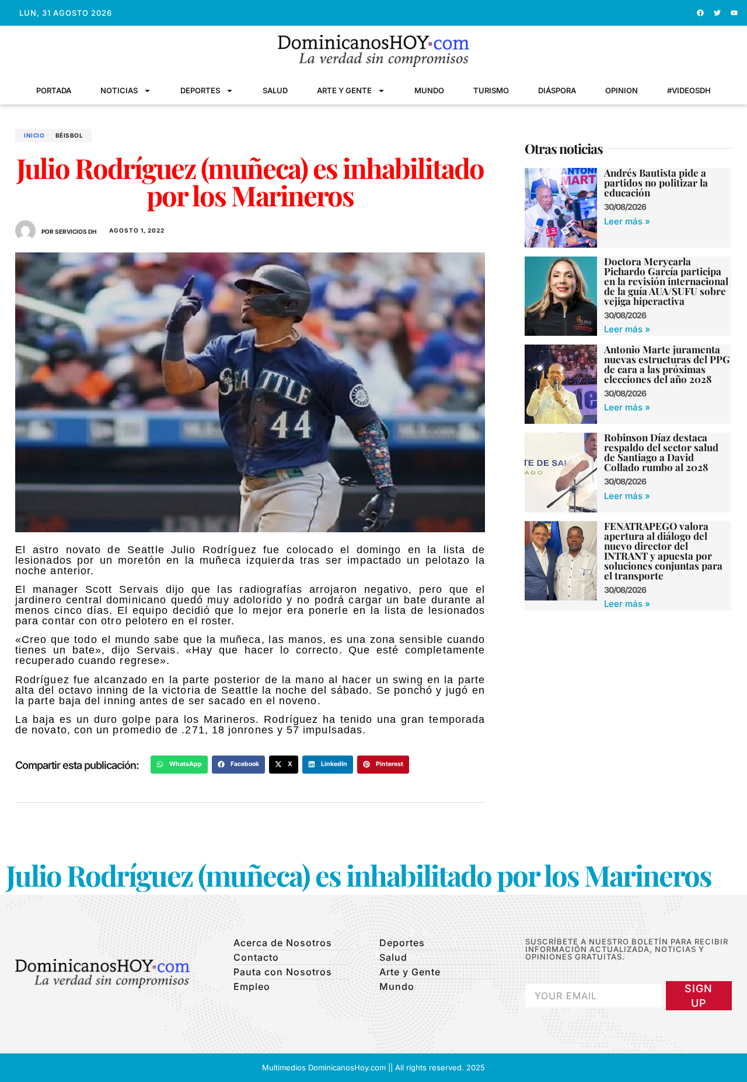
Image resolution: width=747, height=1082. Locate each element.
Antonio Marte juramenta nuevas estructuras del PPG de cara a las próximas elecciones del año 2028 (667, 364)
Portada (53, 90)
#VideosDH (689, 90)
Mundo (429, 90)
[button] (179, 765)
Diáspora (557, 90)
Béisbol (69, 135)
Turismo (491, 90)
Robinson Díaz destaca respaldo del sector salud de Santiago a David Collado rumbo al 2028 (661, 452)
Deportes (200, 90)
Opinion (621, 90)
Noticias (119, 90)
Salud (275, 90)
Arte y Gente (344, 90)
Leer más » (627, 221)
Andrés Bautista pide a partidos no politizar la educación (656, 182)
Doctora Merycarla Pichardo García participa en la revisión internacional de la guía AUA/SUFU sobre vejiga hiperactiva (666, 281)
